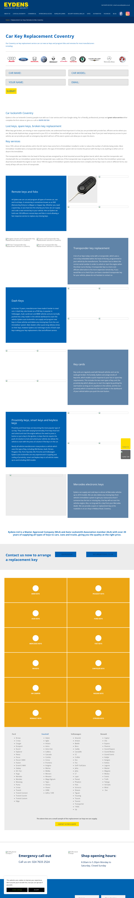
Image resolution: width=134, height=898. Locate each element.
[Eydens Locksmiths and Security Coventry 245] (16, 3)
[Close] (129, 439)
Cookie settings (17, 890)
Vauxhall (45, 734)
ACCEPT (36, 890)
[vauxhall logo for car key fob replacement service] (122, 57)
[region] (25, 885)
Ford (23, 452)
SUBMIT (11, 91)
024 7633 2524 (41, 862)
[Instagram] (128, 14)
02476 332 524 (108, 5)
